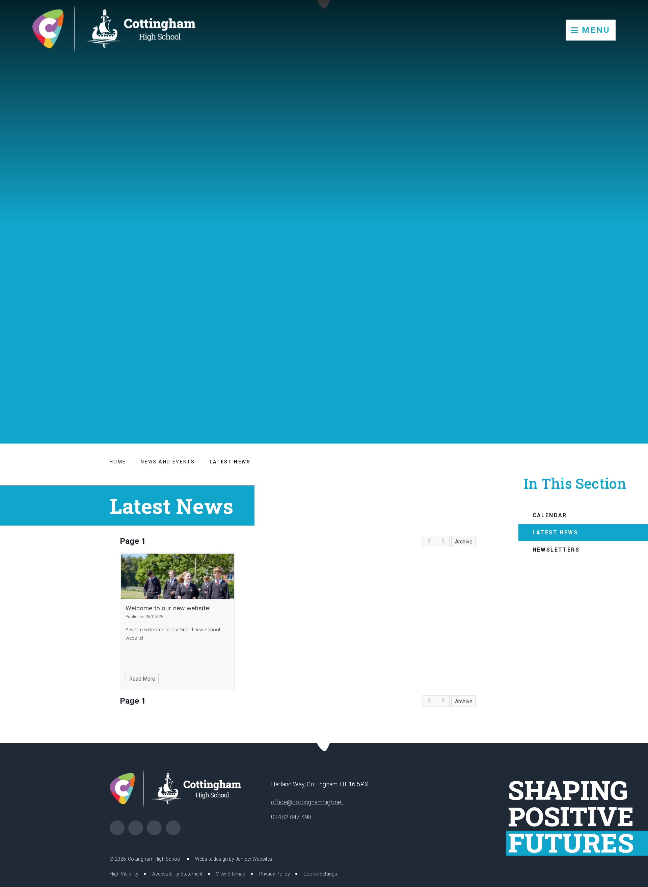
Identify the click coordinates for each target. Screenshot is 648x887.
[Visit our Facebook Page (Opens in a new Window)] (117, 827)
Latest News (230, 461)
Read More (142, 679)
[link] (429, 541)
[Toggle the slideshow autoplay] (626, 393)
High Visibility (124, 874)
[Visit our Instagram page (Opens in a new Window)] (135, 827)
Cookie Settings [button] (320, 874)
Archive (464, 541)
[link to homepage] (113, 28)
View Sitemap (230, 874)
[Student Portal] (173, 827)
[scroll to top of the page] (324, 742)
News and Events (168, 461)
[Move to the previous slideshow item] (593, 393)
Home (118, 461)
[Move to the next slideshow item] (609, 393)
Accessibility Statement (177, 874)
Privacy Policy (274, 874)
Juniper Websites (254, 859)
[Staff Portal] (154, 827)
